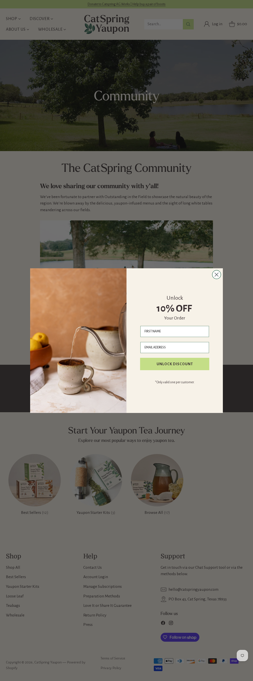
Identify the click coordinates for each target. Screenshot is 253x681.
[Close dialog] (216, 274)
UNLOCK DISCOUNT (175, 364)
